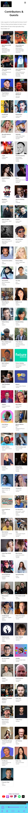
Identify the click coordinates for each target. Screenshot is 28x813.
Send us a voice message (26, 172)
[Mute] (26, 807)
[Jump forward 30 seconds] (7, 811)
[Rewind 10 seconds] (2, 811)
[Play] (2, 807)
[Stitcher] (23, 797)
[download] (19, 811)
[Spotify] (19, 797)
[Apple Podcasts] (7, 797)
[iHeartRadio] (11, 797)
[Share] (24, 811)
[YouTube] (3, 797)
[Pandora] (15, 797)
